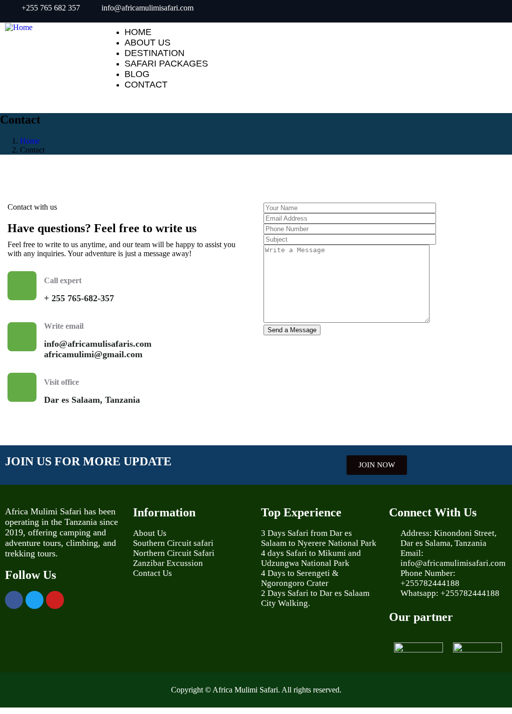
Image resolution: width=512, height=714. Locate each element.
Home (30, 141)
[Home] (18, 27)
